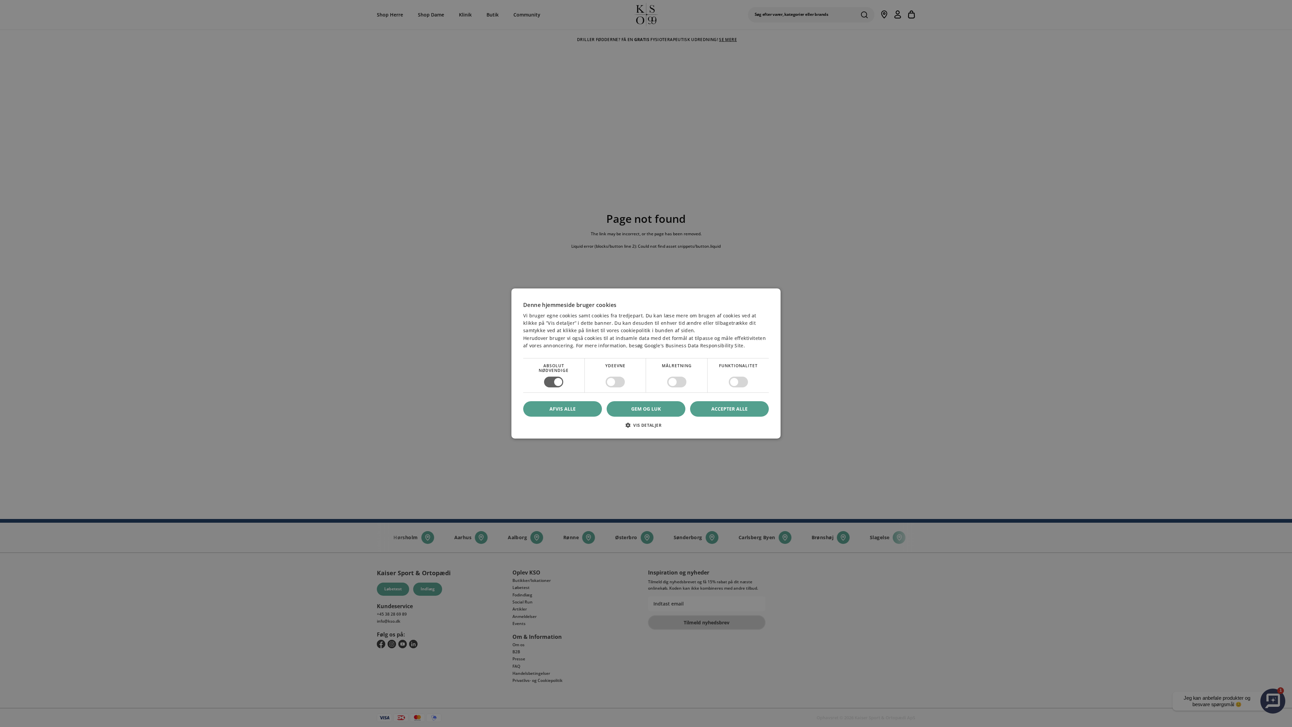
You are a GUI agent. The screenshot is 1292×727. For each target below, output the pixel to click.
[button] (646, 428)
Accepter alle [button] (729, 409)
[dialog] (646, 363)
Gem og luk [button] (646, 409)
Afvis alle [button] (562, 409)
